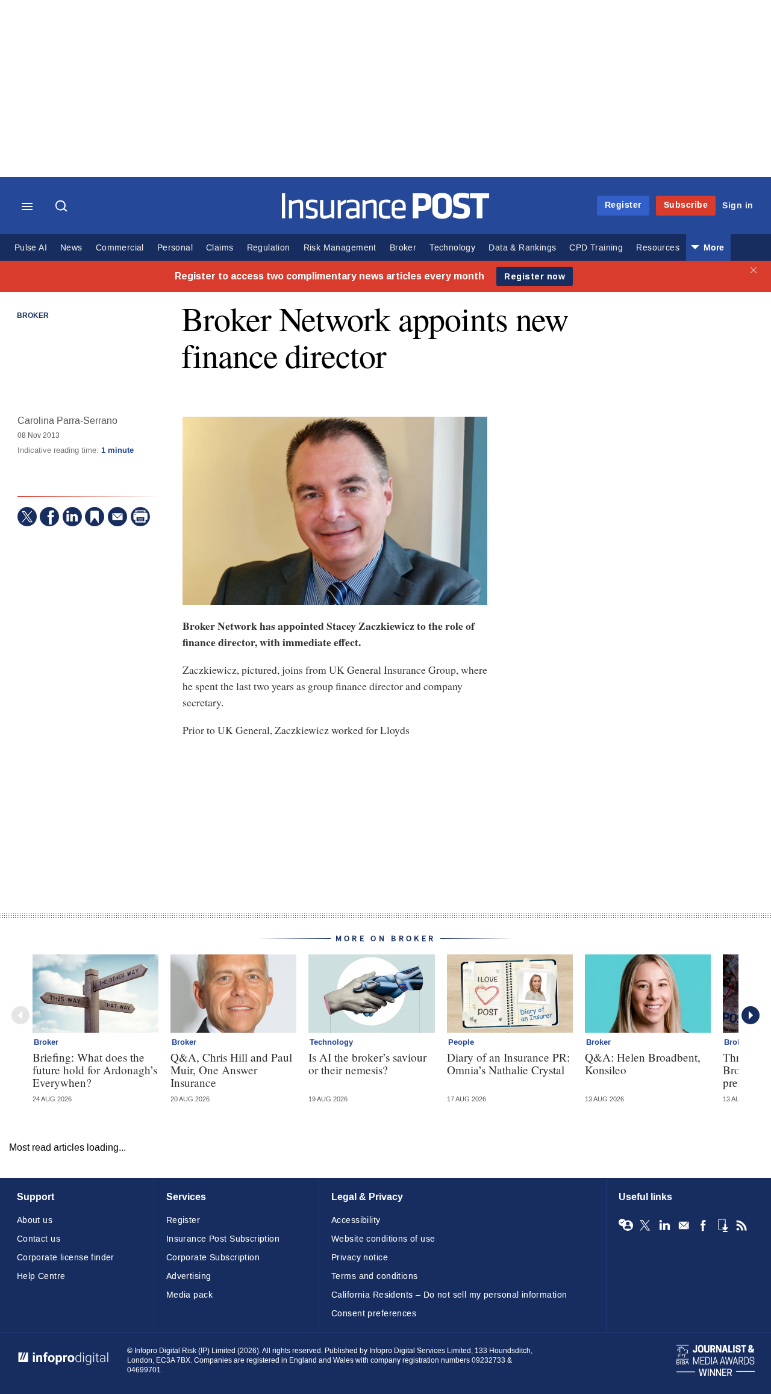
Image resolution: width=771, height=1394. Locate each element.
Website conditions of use (383, 1239)
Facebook (703, 1225)
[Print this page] (140, 516)
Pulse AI (30, 248)
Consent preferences (373, 1313)
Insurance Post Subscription (222, 1239)
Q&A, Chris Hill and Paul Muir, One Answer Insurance (231, 1070)
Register (623, 205)
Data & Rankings (522, 248)
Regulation (268, 248)
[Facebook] (49, 516)
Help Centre (41, 1276)
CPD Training (596, 248)
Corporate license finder (65, 1257)
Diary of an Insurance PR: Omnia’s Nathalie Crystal (508, 1063)
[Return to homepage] (386, 216)
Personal (175, 248)
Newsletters (683, 1225)
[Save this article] (94, 516)
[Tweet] (27, 516)
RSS (741, 1225)
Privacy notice (359, 1257)
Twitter (645, 1225)
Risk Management (340, 248)
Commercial (120, 248)
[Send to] (117, 516)
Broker (403, 248)
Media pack (189, 1295)
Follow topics (626, 1225)
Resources (657, 248)
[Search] (62, 207)
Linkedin (664, 1225)
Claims (219, 248)
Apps (722, 1225)
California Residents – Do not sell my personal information (449, 1295)
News (71, 248)
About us (34, 1220)
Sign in (738, 205)
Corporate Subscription (213, 1257)
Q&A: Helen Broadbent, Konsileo (643, 1063)
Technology (452, 248)
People (461, 1042)
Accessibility (355, 1220)
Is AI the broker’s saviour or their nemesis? (367, 1063)
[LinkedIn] (72, 516)
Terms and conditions (374, 1276)
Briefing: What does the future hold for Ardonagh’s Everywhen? (95, 1070)
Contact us (38, 1239)
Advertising (188, 1276)
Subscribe (686, 205)
